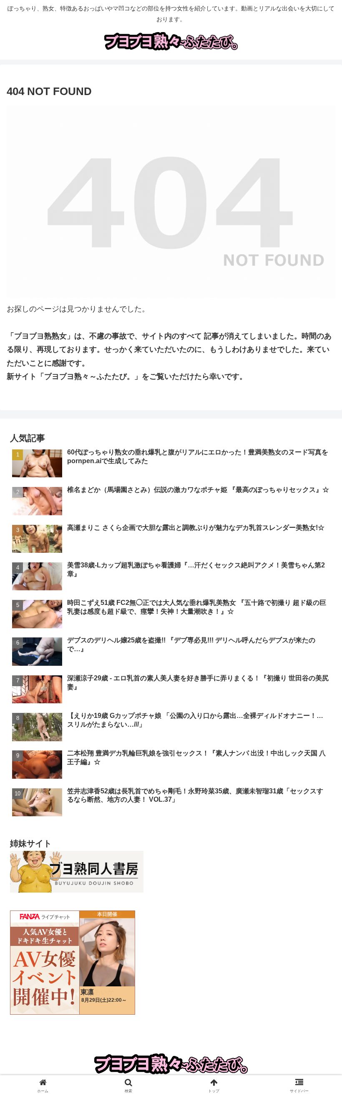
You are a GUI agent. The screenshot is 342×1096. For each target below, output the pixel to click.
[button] (316, 1055)
